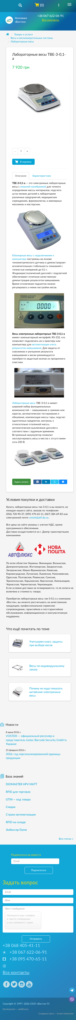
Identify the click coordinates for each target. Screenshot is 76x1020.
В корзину (25, 162)
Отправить (36, 939)
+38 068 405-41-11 (21, 946)
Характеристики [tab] (41, 176)
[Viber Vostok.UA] (72, 999)
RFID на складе (16, 822)
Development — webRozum (15, 1009)
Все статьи (65, 839)
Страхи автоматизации (21, 814)
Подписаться (38, 870)
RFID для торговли (18, 791)
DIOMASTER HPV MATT (21, 784)
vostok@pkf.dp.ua (38, 517)
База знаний (14, 776)
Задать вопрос (21, 482)
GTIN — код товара (18, 799)
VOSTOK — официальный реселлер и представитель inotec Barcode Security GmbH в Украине (36, 740)
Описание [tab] (20, 176)
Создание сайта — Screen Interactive (56, 1014)
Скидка (10, 807)
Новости (12, 724)
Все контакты (50, 20)
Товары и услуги (23, 34)
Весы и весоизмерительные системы (32, 38)
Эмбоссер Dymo (16, 829)
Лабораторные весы (22, 41)
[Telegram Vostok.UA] (72, 990)
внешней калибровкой (33, 187)
